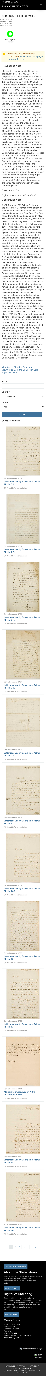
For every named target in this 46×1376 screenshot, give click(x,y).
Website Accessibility (16, 1371)
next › (26, 1247)
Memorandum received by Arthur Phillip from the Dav (20, 1093)
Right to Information (23, 1368)
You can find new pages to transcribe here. (25, 57)
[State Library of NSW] (29, 1348)
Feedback (23, 1373)
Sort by (6, 392)
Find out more (12, 1288)
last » (34, 1247)
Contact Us (34, 1371)
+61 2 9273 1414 (10, 1333)
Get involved (11, 1314)
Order (5, 402)
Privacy (22, 1366)
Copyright (34, 1366)
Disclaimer (10, 1366)
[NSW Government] (38, 1357)
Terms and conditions (15, 1266)
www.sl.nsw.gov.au (11, 1338)
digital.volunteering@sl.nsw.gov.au (18, 1335)
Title (4, 381)
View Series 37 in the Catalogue (17, 367)
